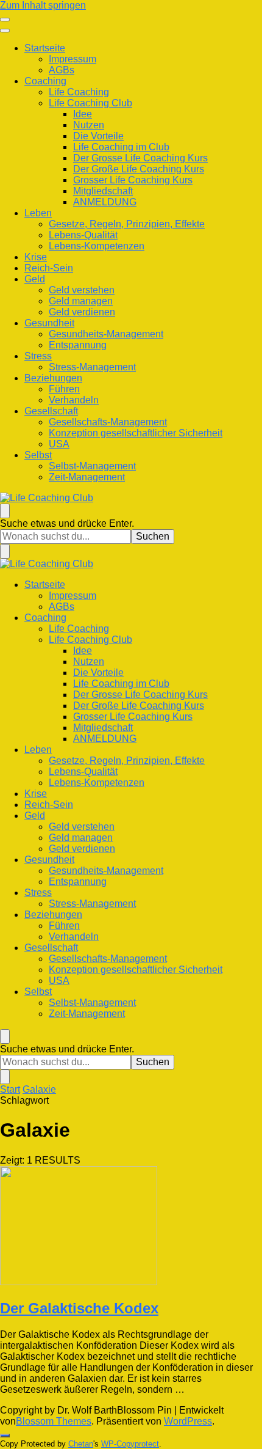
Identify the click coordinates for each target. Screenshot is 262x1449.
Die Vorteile (98, 136)
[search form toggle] (5, 511)
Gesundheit (49, 323)
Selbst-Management (92, 466)
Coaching (45, 81)
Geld (34, 279)
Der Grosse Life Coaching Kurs (140, 158)
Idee (82, 114)
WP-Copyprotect (130, 1443)
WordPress (188, 1421)
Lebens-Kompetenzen (96, 246)
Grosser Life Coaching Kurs (133, 180)
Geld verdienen (82, 312)
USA (59, 444)
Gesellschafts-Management (108, 422)
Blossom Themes (53, 1421)
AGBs (61, 70)
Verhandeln (74, 400)
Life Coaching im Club (121, 147)
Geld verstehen (82, 290)
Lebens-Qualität (83, 235)
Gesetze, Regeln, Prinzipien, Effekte (127, 224)
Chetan (80, 1443)
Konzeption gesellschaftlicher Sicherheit (135, 433)
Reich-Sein (48, 268)
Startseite (44, 48)
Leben (38, 213)
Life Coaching (79, 92)
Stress (38, 356)
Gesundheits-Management (106, 334)
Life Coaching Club (90, 103)
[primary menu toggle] (5, 19)
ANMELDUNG (104, 202)
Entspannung (78, 345)
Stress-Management (92, 367)
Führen (64, 389)
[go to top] (5, 1435)
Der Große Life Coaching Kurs (138, 169)
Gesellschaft (51, 411)
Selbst (38, 455)
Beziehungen (53, 378)
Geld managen (81, 301)
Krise (35, 257)
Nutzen (88, 125)
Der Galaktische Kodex (79, 1308)
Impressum (72, 59)
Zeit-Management (87, 477)
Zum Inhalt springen (43, 5)
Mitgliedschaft (103, 191)
